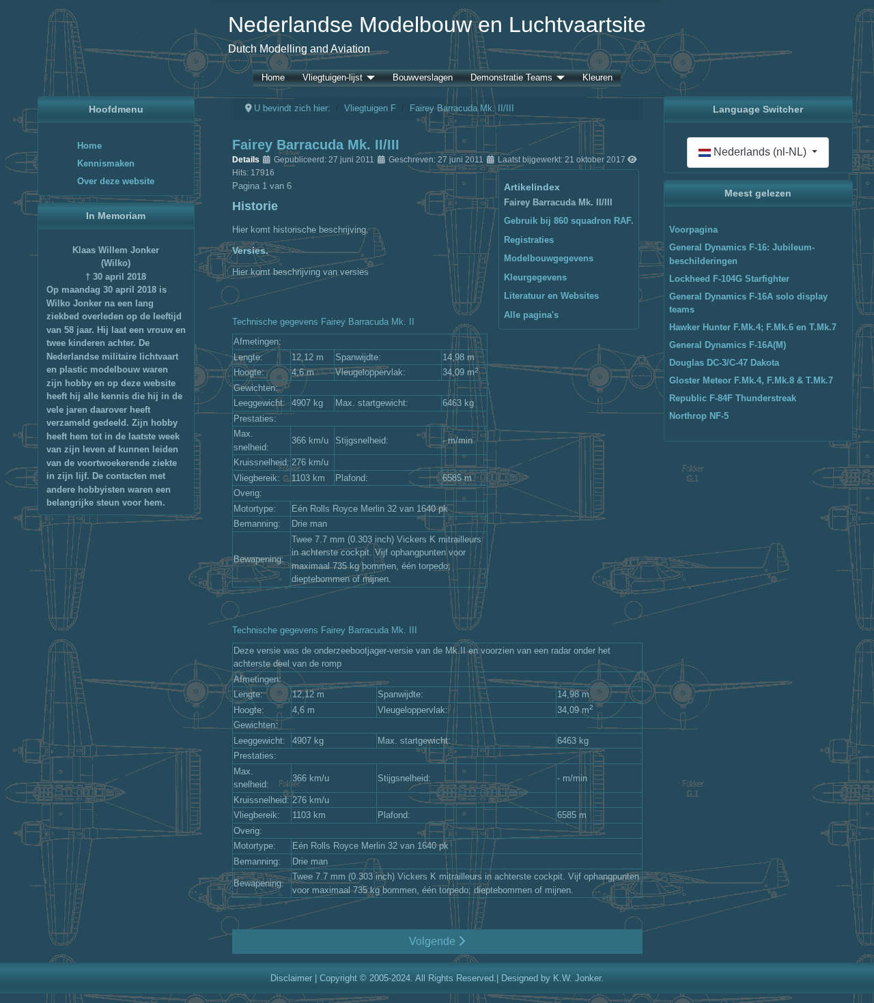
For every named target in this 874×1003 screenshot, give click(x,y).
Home (273, 78)
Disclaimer (291, 978)
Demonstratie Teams (511, 78)
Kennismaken (106, 163)
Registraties (529, 240)
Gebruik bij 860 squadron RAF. (569, 221)
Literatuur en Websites (551, 296)
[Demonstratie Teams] (558, 78)
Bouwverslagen (423, 78)
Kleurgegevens (535, 277)
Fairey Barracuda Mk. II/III (558, 202)
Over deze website (115, 181)
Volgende (433, 941)
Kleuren (597, 78)
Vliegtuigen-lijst (332, 78)
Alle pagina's (531, 315)
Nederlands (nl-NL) (760, 152)
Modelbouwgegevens (548, 258)
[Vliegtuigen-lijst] (369, 78)
